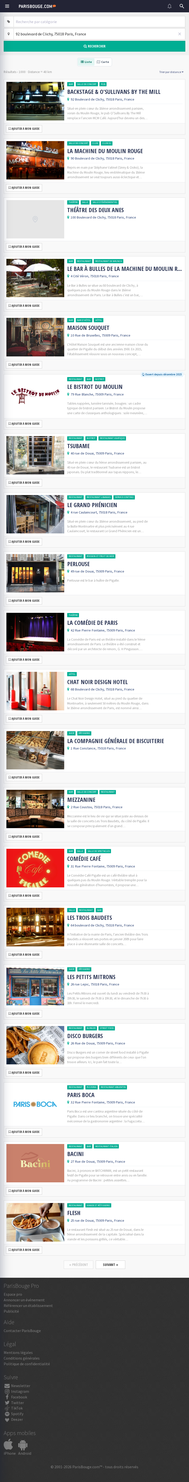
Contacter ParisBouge (22, 1330)
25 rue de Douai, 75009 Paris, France (97, 1220)
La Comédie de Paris (92, 622)
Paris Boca (80, 1095)
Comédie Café (84, 858)
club (95, 143)
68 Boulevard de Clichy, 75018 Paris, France (102, 689)
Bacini (75, 1154)
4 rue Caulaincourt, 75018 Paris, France (99, 512)
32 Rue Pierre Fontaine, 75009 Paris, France (103, 1102)
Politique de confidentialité (27, 1363)
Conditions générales (22, 1358)
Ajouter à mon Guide (25, 129)
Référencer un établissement (28, 1305)
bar (71, 84)
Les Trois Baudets (89, 917)
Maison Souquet (88, 327)
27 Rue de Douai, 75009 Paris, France (98, 1161)
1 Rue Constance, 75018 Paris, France (98, 748)
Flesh (73, 1213)
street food (107, 1028)
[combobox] (100, 21)
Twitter (17, 1402)
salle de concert (86, 84)
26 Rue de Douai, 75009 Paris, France (98, 1043)
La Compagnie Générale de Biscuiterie (115, 741)
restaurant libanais (98, 497)
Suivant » (110, 1264)
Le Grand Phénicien (92, 505)
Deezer (16, 1419)
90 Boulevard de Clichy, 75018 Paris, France (102, 158)
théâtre (73, 202)
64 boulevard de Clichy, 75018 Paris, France (102, 925)
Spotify (16, 1413)
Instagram (19, 1391)
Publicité (11, 1311)
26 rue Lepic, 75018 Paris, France (95, 984)
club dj (106, 143)
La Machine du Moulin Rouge (105, 151)
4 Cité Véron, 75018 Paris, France (95, 276)
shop (71, 733)
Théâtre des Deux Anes (95, 210)
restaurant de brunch (108, 261)
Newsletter (20, 1385)
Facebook (18, 1396)
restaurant (84, 261)
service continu (124, 497)
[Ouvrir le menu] (7, 6)
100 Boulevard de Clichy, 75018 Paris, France (103, 217)
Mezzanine (81, 799)
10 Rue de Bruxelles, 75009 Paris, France (100, 335)
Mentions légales (18, 1352)
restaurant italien (106, 1146)
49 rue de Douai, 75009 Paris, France (97, 571)
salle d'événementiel (105, 202)
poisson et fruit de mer (100, 556)
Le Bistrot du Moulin (95, 386)
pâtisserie (84, 733)
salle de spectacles (99, 851)
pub (103, 84)
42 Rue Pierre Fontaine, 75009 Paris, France (103, 630)
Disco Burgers (85, 1036)
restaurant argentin (113, 1087)
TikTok (16, 1408)
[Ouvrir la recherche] (182, 6)
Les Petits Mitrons (91, 977)
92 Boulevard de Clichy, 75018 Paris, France (102, 99)
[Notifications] (169, 6)
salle (85, 202)
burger (91, 1028)
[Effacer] (179, 34)
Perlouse (78, 564)
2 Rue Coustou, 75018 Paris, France (97, 807)
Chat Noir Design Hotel (97, 682)
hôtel (98, 320)
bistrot (99, 379)
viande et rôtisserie (98, 1205)
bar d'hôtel (84, 320)
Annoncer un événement (24, 1299)
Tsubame (78, 446)
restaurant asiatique (112, 438)
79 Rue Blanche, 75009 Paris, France (97, 394)
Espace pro (13, 1294)
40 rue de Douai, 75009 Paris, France (97, 453)
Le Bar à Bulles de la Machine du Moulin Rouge (125, 268)
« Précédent (78, 1264)
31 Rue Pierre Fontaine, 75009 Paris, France (103, 866)
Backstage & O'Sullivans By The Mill (113, 91)
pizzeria (91, 1087)
